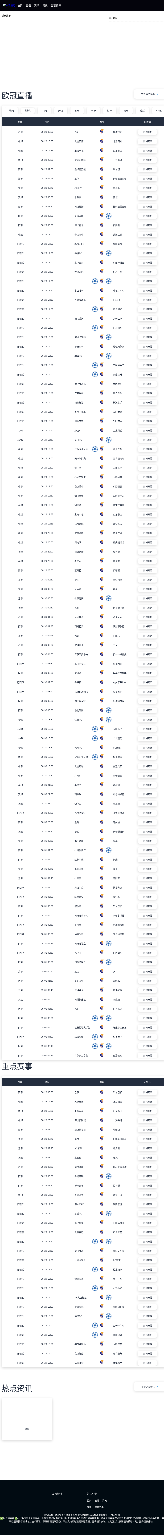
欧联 (142, 111)
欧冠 (60, 111)
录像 (45, 5)
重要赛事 (56, 5)
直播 (28, 5)
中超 (44, 111)
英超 (11, 111)
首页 (20, 5)
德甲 (77, 111)
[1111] (27, 1424)
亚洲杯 (160, 111)
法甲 (109, 111)
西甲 (93, 111)
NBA (28, 110)
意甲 (126, 111)
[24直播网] (9, 5)
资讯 (36, 5)
